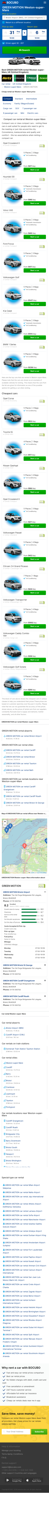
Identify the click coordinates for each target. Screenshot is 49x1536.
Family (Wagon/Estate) (24, 103)
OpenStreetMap (42, 873)
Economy (7, 103)
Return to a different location (18, 22)
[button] (47, 841)
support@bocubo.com (11, 1467)
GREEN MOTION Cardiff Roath (16, 996)
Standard (19, 99)
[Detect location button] (44, 17)
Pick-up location (9, 14)
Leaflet (32, 873)
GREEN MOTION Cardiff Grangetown (19, 980)
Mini (22, 113)
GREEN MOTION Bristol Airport (16, 892)
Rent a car (34, 170)
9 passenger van (10, 113)
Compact (8, 99)
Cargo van (7, 108)
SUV (17, 108)
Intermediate (31, 99)
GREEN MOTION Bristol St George (17, 965)
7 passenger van (29, 108)
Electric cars (32, 113)
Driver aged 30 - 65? (15, 43)
